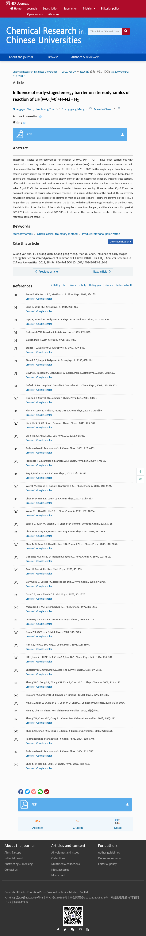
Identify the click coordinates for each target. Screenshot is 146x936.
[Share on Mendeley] (46, 791)
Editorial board (14, 858)
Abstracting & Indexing (19, 864)
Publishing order (58, 285)
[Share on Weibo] (33, 791)
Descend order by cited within (119, 285)
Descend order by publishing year (85, 285)
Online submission (109, 858)
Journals (32, 8)
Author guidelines (109, 852)
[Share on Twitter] (27, 791)
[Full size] (140, 479)
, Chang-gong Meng (72, 109)
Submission (70, 8)
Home (17, 8)
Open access (35, 14)
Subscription (50, 8)
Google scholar (44, 299)
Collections (58, 858)
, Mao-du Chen (101, 109)
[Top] (140, 472)
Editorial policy (110, 8)
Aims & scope (13, 852)
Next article (100, 271)
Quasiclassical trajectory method (57, 234)
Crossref (30, 299)
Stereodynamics (23, 234)
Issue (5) (85, 71)
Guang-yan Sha (22, 109)
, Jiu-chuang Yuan (44, 109)
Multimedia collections (65, 864)
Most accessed (60, 869)
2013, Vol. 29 (69, 71)
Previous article (48, 271)
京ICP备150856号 (56, 897)
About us (53, 14)
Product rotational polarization (101, 234)
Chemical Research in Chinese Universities (35, 71)
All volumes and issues (65, 852)
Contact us (11, 869)
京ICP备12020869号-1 (29, 897)
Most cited (57, 875)
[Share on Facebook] (20, 791)
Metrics (88, 8)
